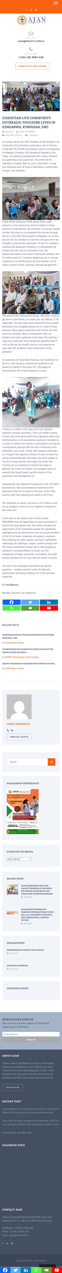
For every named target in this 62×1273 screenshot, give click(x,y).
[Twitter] (30, 602)
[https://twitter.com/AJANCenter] (7, 1243)
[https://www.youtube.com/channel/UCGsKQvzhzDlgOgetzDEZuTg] (12, 1243)
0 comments (33, 135)
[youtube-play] (36, 9)
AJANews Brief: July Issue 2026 (16, 1133)
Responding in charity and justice (25, 950)
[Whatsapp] (12, 608)
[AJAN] (31, 20)
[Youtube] (49, 608)
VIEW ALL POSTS (19, 737)
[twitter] (31, 9)
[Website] (8, 730)
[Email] (30, 608)
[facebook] (26, 9)
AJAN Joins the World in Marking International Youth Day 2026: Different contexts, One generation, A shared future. (37, 915)
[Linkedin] (49, 602)
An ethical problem (17, 965)
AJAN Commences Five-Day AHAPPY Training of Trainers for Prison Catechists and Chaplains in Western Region (37, 889)
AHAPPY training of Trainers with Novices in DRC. (29, 663)
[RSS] (12, 730)
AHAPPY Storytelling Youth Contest (22, 657)
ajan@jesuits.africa (31, 41)
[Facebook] (12, 602)
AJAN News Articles (13, 135)
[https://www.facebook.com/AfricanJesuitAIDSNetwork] (2, 1243)
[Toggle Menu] (55, 2)
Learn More (12, 1087)
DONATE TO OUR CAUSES (32, 66)
